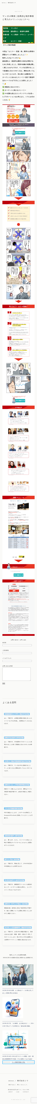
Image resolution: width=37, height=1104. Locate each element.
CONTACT (26, 1092)
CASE (17, 1092)
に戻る (18, 1062)
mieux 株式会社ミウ (9, 2)
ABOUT (10, 1092)
